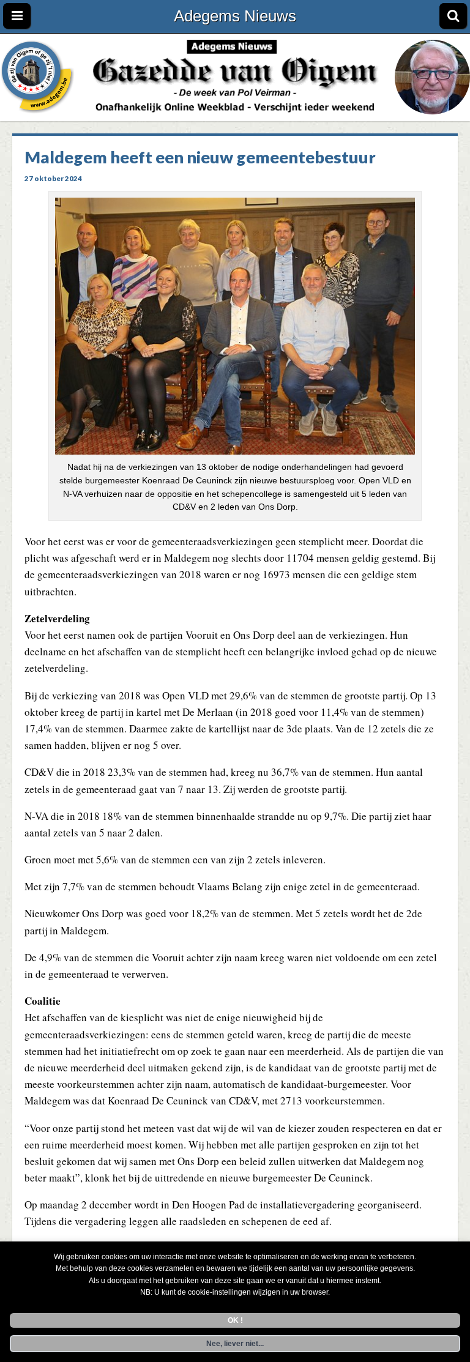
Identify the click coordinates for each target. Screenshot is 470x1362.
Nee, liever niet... (235, 1343)
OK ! (235, 1320)
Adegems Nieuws (235, 16)
